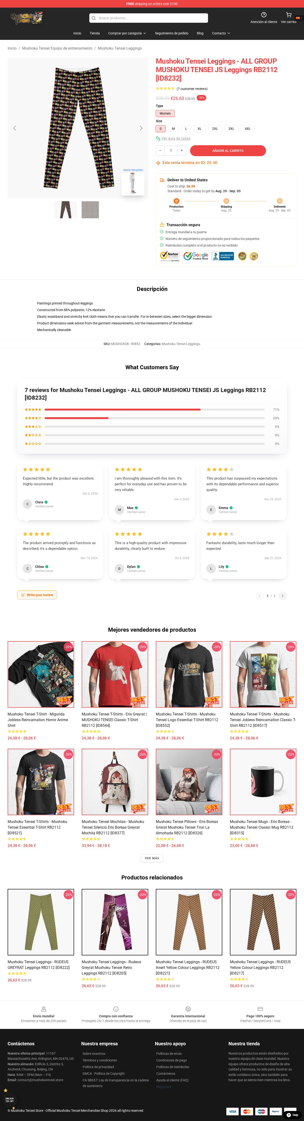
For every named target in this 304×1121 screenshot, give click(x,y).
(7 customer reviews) (192, 89)
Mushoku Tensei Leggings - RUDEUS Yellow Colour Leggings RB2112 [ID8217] (260, 968)
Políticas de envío (169, 1054)
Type (159, 106)
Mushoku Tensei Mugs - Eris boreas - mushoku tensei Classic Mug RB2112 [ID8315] (261, 827)
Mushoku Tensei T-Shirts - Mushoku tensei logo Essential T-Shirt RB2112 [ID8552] (187, 720)
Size (159, 121)
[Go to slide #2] (90, 209)
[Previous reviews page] (259, 596)
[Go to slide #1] (65, 209)
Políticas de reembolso (172, 1067)
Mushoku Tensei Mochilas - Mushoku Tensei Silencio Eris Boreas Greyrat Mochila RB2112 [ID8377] (113, 827)
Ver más (152, 858)
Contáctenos (165, 1073)
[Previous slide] (15, 128)
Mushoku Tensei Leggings (120, 48)
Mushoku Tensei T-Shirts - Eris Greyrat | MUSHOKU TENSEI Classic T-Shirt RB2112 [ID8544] (114, 720)
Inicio (12, 48)
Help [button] (295, 1115)
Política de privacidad (98, 1067)
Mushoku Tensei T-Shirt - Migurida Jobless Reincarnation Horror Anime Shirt (38, 720)
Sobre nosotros (94, 1054)
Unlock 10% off (9, 1100)
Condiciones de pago (171, 1060)
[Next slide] (141, 128)
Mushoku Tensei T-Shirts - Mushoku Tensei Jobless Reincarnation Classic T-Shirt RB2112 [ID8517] (263, 720)
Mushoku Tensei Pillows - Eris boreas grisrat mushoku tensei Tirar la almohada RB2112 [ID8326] (187, 827)
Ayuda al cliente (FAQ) (172, 1080)
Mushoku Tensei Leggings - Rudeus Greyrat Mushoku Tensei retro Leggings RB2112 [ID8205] (111, 968)
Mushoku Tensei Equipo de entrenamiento (57, 48)
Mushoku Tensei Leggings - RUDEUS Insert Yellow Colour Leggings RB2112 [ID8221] (187, 968)
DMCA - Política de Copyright (104, 1073)
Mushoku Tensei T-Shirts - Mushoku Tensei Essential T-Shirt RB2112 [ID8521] (37, 827)
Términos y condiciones (100, 1060)
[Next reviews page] (282, 596)
